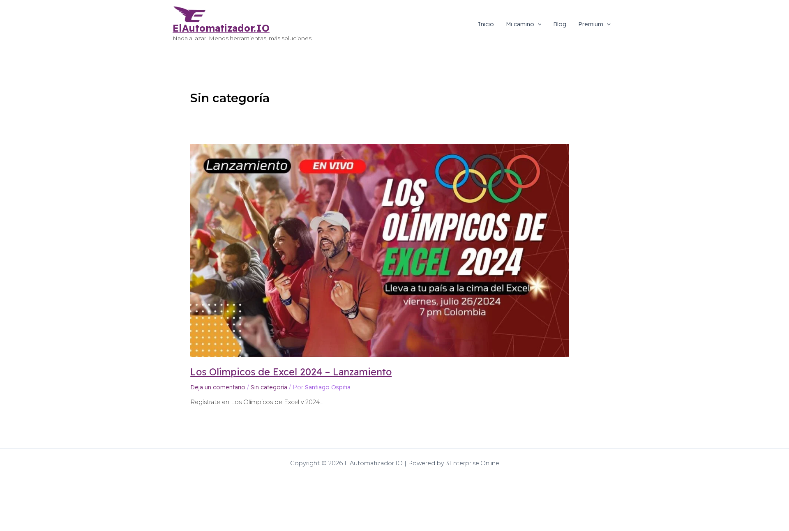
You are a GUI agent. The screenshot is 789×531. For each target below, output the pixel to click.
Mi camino (520, 24)
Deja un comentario (217, 387)
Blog (559, 24)
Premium (590, 24)
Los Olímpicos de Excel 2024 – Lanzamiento (291, 372)
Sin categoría (269, 387)
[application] (538, 24)
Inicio (486, 24)
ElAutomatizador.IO (221, 28)
